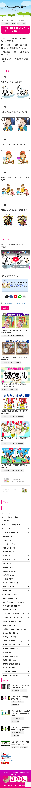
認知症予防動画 (21, 303)
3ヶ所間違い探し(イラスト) (9, 303)
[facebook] (11, 296)
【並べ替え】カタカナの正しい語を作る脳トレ (20, 743)
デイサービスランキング (8, 760)
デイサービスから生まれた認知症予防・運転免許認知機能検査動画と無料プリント (15, 773)
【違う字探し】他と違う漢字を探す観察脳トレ (20, 686)
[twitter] (7, 296)
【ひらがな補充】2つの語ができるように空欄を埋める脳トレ (20, 713)
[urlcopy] (24, 296)
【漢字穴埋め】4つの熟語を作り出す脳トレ (20, 698)
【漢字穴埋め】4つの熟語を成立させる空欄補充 (20, 728)
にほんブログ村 (6, 756)
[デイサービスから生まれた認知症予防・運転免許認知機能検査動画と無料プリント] (15, 10)
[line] (20, 296)
